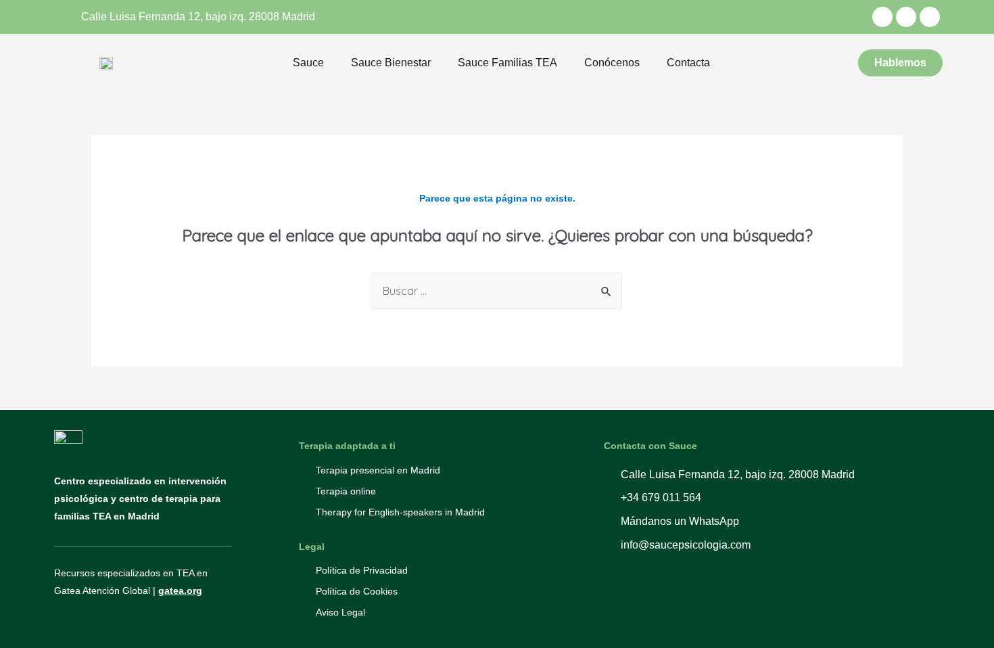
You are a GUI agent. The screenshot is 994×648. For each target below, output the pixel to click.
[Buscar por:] (497, 291)
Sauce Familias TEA (507, 62)
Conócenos (612, 62)
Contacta (688, 62)
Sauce (308, 62)
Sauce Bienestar (391, 62)
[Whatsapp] (882, 17)
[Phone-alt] (906, 17)
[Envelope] (930, 17)
